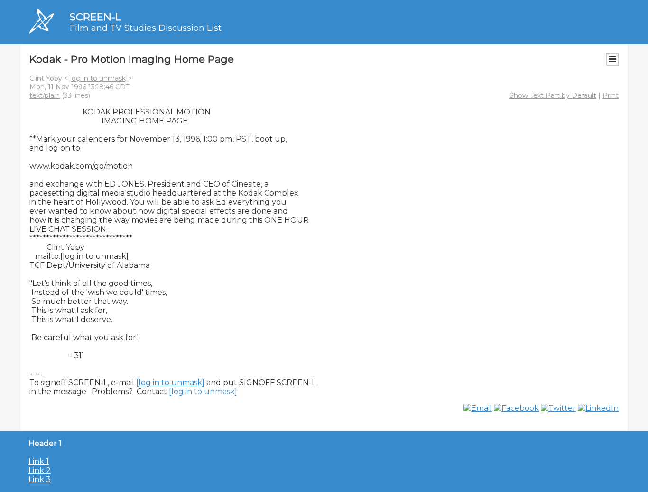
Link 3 (39, 479)
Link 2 (39, 470)
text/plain (44, 95)
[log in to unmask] (98, 78)
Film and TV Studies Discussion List (146, 28)
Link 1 (38, 461)
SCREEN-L (95, 17)
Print (610, 95)
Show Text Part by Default (552, 95)
